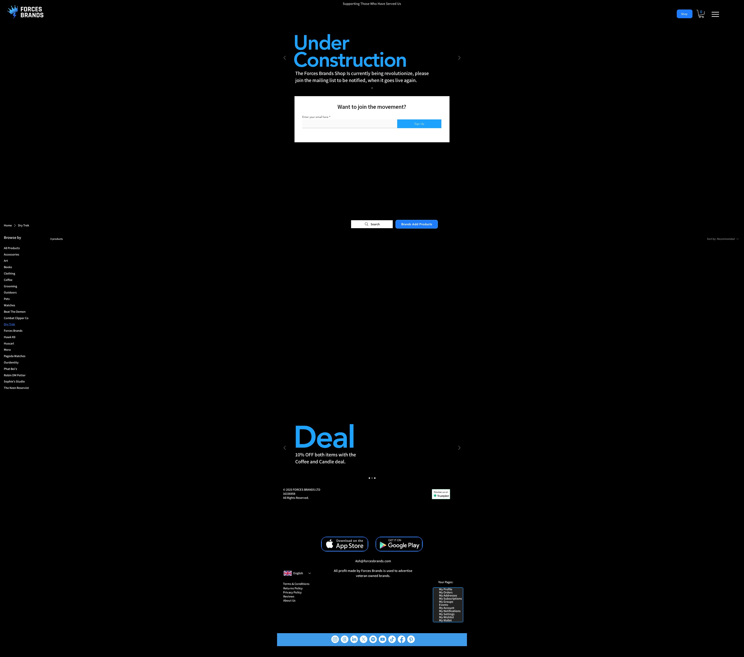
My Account (446, 608)
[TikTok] (392, 639)
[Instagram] (335, 639)
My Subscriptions (450, 598)
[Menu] (715, 14)
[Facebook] (401, 639)
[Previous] (285, 58)
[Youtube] (382, 639)
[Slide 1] (372, 88)
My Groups (446, 601)
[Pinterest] (411, 639)
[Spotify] (373, 639)
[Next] (459, 58)
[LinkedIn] (354, 639)
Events (443, 604)
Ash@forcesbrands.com (373, 561)
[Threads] (344, 639)
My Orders (446, 592)
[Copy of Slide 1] (372, 478)
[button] (701, 14)
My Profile (445, 589)
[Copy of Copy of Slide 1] (374, 478)
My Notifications (450, 611)
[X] (363, 639)
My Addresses (448, 595)
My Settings (447, 614)
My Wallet (445, 620)
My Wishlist (446, 617)
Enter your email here (315, 117)
